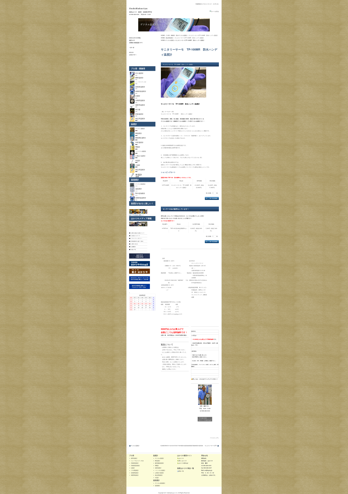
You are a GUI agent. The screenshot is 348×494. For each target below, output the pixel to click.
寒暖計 (157, 465)
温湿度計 (157, 485)
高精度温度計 (135, 463)
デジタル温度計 (169, 40)
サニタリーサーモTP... (211, 445)
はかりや (181, 458)
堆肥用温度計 (135, 475)
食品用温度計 (169, 38)
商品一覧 (181, 471)
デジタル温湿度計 (160, 483)
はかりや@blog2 (183, 463)
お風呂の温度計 (159, 473)
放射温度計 (158, 468)
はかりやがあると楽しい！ (136, 215)
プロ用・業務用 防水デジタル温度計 (176, 35)
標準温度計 (134, 458)
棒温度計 (157, 461)
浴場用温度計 (135, 473)
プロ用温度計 (135, 470)
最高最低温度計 (159, 463)
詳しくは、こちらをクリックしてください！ (205, 379)
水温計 (157, 477)
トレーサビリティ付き (137, 461)
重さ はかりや (183, 461)
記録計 (133, 468)
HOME (163, 35)
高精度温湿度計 (135, 465)
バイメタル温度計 (160, 470)
